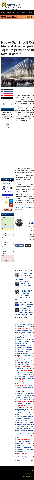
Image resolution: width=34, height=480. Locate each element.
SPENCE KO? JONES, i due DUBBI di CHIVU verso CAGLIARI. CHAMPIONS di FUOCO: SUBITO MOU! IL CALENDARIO (24, 293)
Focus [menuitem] (19, 12)
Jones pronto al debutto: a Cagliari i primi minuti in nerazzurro (27, 304)
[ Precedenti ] (8, 191)
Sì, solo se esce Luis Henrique (7, 119)
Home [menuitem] (3, 12)
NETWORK (27, 470)
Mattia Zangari (19, 207)
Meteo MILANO (7, 195)
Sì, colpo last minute (7, 116)
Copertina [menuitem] (30, 12)
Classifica (5, 214)
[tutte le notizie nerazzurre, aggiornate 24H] (11, 4)
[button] (7, 124)
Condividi (20, 245)
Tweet (29, 245)
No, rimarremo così (7, 122)
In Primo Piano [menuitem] (10, 12)
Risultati (7, 127)
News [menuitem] (24, 12)
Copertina (22, 206)
